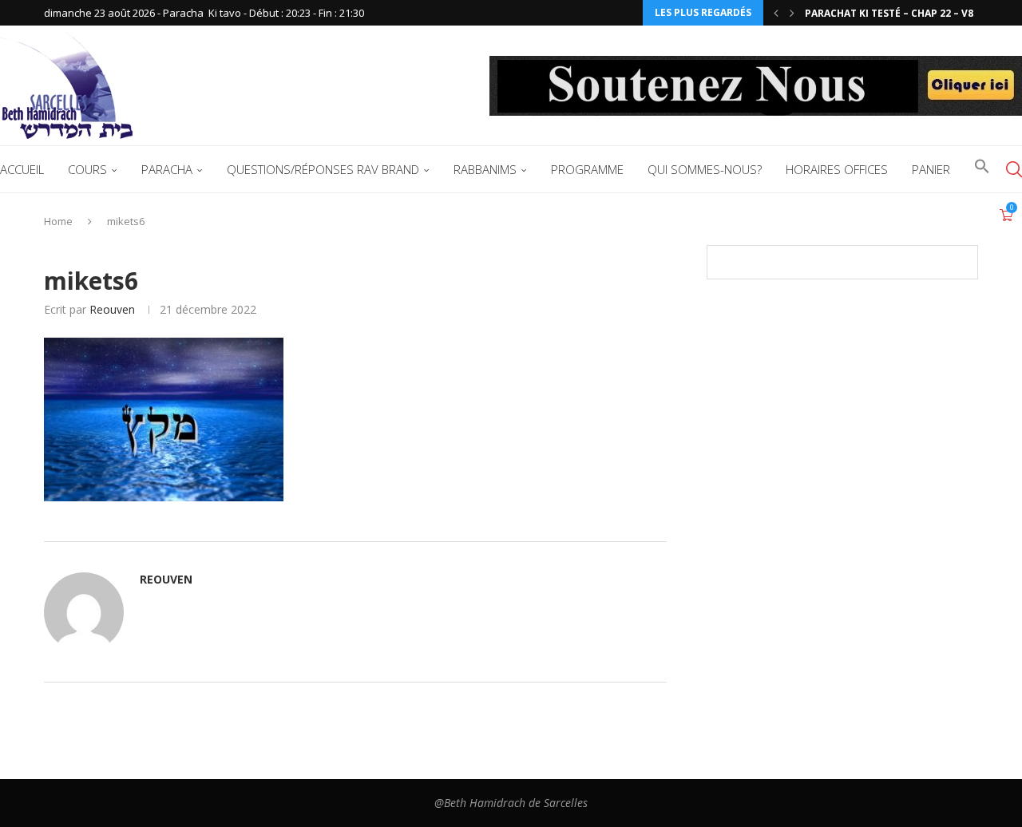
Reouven (112, 309)
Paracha (166, 169)
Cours (87, 169)
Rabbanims (485, 169)
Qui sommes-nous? (705, 169)
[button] (776, 13)
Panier (931, 169)
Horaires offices (837, 169)
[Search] (1014, 169)
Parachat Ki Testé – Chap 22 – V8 (889, 13)
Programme (587, 169)
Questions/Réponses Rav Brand (323, 169)
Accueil (22, 169)
